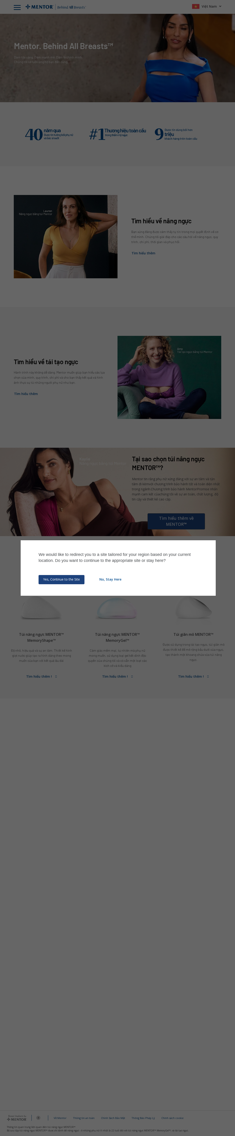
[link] (231, 900)
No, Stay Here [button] (110, 579)
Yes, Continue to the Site (61, 579)
